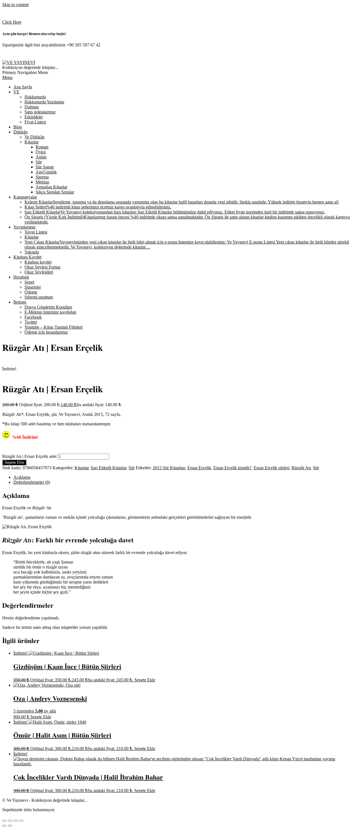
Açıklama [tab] (21, 477)
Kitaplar (81, 467)
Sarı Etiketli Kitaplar (108, 467)
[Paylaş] (15, 820)
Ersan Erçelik (199, 467)
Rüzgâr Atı (301, 467)
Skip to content (15, 4)
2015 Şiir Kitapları (169, 467)
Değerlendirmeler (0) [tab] (31, 482)
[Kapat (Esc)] (21, 820)
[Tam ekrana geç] (10, 820)
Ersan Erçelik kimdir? (232, 467)
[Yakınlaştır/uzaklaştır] (4, 820)
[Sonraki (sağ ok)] (10, 825)
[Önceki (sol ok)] (4, 825)
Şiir (131, 467)
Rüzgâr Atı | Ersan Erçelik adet (29, 456)
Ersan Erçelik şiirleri (271, 467)
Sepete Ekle (14, 462)
